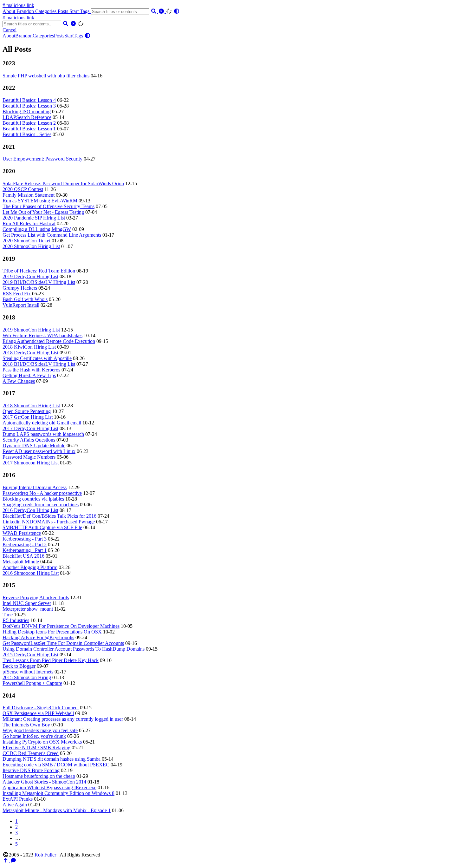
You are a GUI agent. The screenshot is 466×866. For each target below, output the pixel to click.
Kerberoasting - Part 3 (25, 538)
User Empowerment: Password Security (42, 158)
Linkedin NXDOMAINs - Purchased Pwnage (49, 521)
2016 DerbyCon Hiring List (30, 510)
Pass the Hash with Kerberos (31, 369)
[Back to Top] (6, 860)
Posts (63, 11)
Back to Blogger (19, 666)
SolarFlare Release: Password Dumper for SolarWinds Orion (63, 183)
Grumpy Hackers (20, 288)
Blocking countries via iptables (33, 499)
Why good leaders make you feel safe (40, 730)
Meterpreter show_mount (28, 609)
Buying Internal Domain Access (35, 487)
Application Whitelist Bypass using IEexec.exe (49, 787)
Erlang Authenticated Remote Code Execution (49, 341)
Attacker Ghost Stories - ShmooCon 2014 (44, 781)
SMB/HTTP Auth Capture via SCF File (42, 527)
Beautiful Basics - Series (27, 134)
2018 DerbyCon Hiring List (30, 352)
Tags (85, 11)
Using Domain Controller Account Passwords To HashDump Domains (74, 649)
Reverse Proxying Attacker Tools (36, 597)
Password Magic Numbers (29, 457)
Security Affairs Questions (29, 440)
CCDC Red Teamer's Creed (31, 753)
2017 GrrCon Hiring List (28, 417)
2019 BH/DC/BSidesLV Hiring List (39, 282)
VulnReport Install (21, 305)
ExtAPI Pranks (18, 799)
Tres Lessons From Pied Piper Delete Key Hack (51, 660)
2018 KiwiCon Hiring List (29, 347)
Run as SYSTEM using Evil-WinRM (40, 200)
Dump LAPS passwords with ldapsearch (43, 434)
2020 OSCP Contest (23, 189)
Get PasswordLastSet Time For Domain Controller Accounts (63, 643)
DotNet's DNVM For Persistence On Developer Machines (61, 626)
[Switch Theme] (176, 11)
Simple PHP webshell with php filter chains (46, 75)
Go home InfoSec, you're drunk (34, 736)
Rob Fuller (45, 854)
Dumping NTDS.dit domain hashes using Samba (51, 759)
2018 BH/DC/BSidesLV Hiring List (39, 364)
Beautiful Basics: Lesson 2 (29, 123)
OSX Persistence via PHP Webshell (38, 713)
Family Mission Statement (29, 195)
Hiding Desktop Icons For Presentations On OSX (52, 631)
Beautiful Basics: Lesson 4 (29, 100)
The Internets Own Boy (26, 724)
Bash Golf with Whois (25, 299)
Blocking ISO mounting (27, 111)
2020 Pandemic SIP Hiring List (34, 217)
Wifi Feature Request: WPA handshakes (42, 335)
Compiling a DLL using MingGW (37, 229)
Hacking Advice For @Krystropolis (38, 637)
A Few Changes (19, 381)
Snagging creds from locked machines (41, 504)
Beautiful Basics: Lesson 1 (29, 128)
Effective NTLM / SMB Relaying (36, 747)
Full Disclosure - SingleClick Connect (41, 707)
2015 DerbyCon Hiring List (30, 654)
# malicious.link (18, 5)
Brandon (25, 11)
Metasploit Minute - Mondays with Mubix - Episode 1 (57, 810)
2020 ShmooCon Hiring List (31, 246)
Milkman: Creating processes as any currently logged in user (63, 719)
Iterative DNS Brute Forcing (31, 770)
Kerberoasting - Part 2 (25, 544)
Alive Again (15, 804)
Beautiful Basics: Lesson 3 (29, 105)
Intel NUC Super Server (27, 603)
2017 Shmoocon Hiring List (31, 462)
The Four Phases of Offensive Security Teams (48, 206)
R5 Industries (16, 620)
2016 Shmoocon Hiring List (31, 573)
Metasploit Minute (21, 561)
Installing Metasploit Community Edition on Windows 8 (58, 793)
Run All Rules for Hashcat (29, 223)
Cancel (9, 30)
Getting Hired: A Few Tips (29, 375)
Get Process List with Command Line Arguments (52, 235)
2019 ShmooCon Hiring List (31, 329)
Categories (46, 11)
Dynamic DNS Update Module (34, 445)
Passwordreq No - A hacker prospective (42, 493)
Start (74, 11)
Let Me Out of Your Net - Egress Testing (43, 212)
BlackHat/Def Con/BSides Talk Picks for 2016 (49, 516)
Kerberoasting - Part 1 (25, 550)
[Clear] (162, 11)
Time (8, 614)
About (9, 11)
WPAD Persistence (22, 533)
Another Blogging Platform (30, 567)
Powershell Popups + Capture (32, 683)
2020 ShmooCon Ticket (26, 240)
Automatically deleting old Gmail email (42, 422)
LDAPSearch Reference (27, 117)
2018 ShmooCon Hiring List (31, 405)
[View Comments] (13, 860)
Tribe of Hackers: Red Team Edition (39, 270)
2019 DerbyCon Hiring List (30, 276)
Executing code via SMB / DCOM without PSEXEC (56, 764)
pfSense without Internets (28, 671)
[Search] (154, 11)
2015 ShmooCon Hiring (27, 677)
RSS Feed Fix (17, 293)
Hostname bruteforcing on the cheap (39, 776)
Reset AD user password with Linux (39, 451)
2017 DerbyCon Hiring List (30, 428)
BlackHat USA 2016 (23, 556)
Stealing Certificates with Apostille (37, 358)
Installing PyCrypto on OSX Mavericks (42, 742)
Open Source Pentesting (27, 411)
